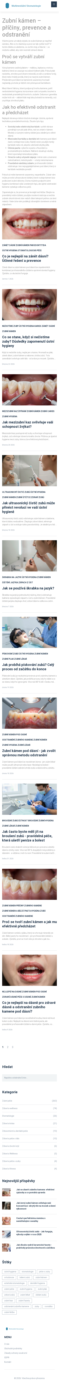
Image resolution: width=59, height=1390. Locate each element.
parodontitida (38, 245)
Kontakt (7, 1362)
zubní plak (8, 659)
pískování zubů (10, 653)
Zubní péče (29, 1100)
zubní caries (47, 411)
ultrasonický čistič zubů (16, 492)
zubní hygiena (9, 416)
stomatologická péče (30, 250)
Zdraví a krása (29, 1123)
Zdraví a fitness (29, 1168)
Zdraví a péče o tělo (29, 1138)
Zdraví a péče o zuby (29, 1161)
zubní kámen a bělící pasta (16, 910)
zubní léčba (9, 1312)
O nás (6, 1344)
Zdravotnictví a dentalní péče (29, 1131)
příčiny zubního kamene (29, 905)
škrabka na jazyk (11, 577)
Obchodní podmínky (13, 1348)
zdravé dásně (9, 996)
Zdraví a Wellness (29, 1153)
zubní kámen (22, 245)
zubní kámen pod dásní (14, 734)
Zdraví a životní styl (29, 1146)
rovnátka (48, 1306)
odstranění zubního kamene (17, 739)
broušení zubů (10, 820)
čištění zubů (41, 1294)
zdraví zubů (37, 497)
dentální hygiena (37, 1283)
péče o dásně (24, 996)
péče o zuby (44, 1271)
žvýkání (22, 411)
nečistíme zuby (10, 326)
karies (37, 326)
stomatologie (28, 1271)
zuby (37, 1306)
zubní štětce (23, 497)
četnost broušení (28, 820)
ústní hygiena (9, 250)
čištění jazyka (10, 582)
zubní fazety (24, 1300)
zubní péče (9, 1289)
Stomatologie (29, 1115)
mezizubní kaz (10, 411)
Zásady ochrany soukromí (15, 1353)
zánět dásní (8, 245)
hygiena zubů (38, 910)
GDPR (6, 1357)
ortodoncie (9, 1277)
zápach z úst (25, 582)
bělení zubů (25, 1277)
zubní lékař (20, 659)
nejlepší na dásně (12, 991)
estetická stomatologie (14, 1283)
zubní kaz (8, 1300)
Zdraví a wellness (29, 1108)
